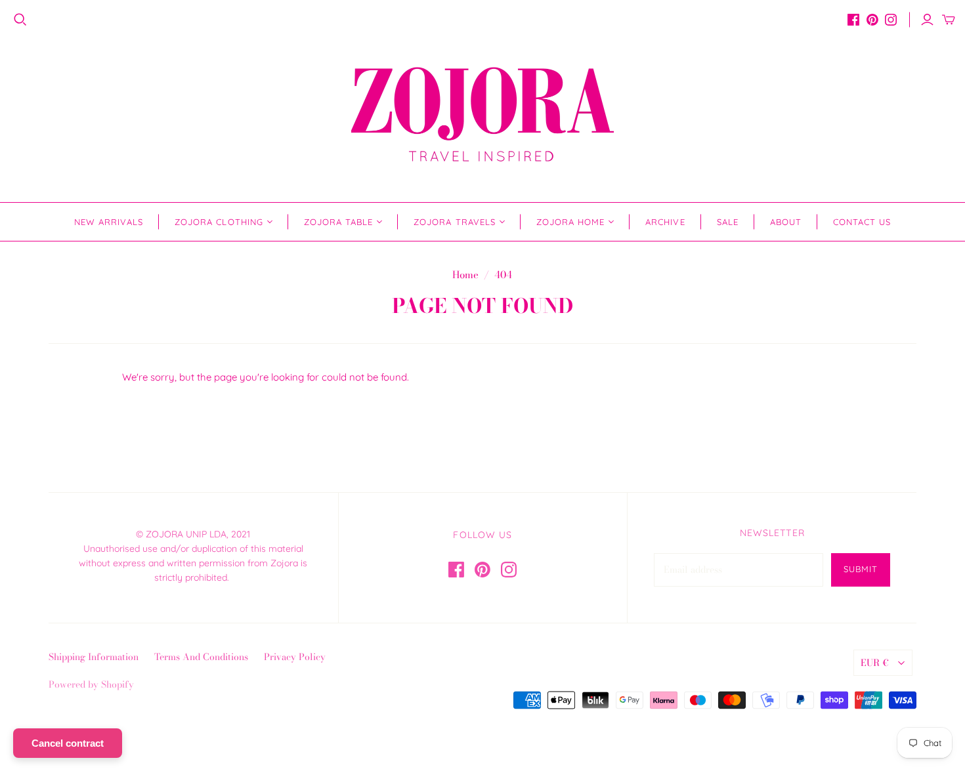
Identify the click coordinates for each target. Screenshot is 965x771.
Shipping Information (94, 657)
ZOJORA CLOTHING (219, 222)
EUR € (875, 663)
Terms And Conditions (201, 657)
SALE (728, 222)
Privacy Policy (295, 657)
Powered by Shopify (91, 684)
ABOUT (786, 222)
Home (465, 274)
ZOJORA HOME (570, 222)
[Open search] (20, 19)
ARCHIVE (665, 222)
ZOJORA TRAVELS (455, 222)
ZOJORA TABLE (338, 222)
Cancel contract (68, 743)
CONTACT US (862, 222)
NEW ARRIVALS (108, 222)
